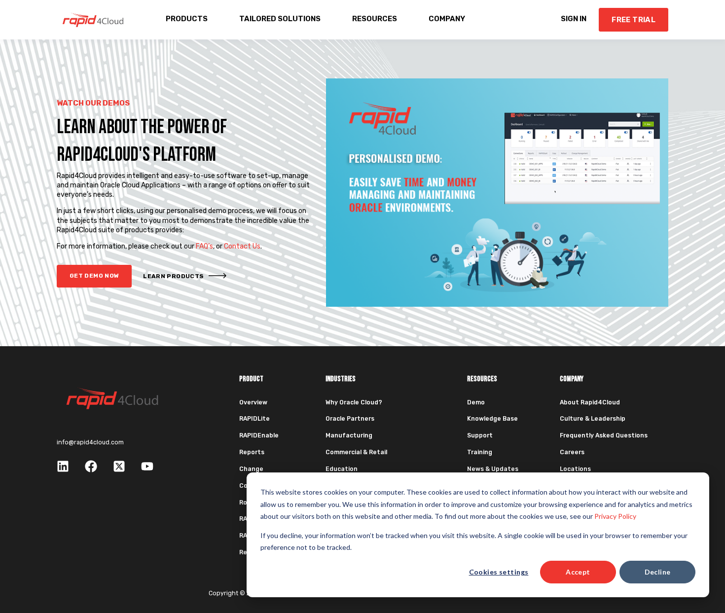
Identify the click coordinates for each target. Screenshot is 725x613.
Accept (578, 572)
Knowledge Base (492, 418)
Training (479, 452)
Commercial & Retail (356, 452)
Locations (575, 469)
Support (480, 435)
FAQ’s (204, 246)
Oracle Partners (350, 418)
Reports (251, 452)
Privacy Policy (615, 516)
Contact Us (242, 246)
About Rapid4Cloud (590, 402)
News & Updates (492, 469)
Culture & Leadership (592, 418)
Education (342, 469)
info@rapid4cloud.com (90, 442)
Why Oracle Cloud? (354, 402)
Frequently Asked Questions (604, 435)
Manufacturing (349, 435)
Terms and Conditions (467, 593)
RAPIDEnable (259, 435)
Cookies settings (499, 572)
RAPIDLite (254, 418)
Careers (572, 452)
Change (251, 469)
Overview (253, 402)
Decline (658, 572)
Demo (476, 402)
